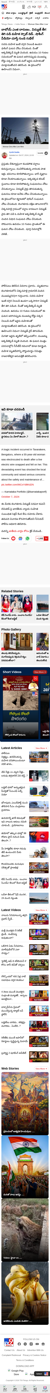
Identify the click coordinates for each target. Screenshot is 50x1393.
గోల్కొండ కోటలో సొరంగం (15, 735)
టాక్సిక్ (37, 18)
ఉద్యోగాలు (8, 18)
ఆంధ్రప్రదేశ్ (39, 13)
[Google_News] (20, 538)
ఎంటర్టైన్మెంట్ (23, 13)
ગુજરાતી (38, 2)
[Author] (4, 155)
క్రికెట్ (31, 13)
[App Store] (33, 1375)
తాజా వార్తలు (11, 13)
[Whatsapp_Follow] (27, 538)
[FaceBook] (19, 1344)
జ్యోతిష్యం (18, 18)
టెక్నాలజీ (28, 18)
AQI (34, 7)
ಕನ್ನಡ (20, 2)
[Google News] (43, 1344)
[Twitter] (25, 1344)
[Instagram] (31, 1344)
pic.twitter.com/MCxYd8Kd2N (17, 484)
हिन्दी (12, 2)
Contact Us (9, 1350)
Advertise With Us (35, 1350)
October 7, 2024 (10, 496)
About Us (21, 1350)
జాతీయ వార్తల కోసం (19, 531)
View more (39, 672)
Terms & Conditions (25, 1360)
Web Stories (10, 1068)
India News (20, 24)
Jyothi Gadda (14, 152)
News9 (4, 2)
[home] (3, 12)
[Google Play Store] (16, 1372)
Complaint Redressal (11, 1355)
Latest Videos (11, 910)
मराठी (29, 2)
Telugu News (7, 24)
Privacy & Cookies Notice (34, 1355)
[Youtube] (13, 538)
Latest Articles (11, 748)
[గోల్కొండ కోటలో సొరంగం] (20, 707)
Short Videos (12, 672)
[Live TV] (39, 7)
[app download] (22, 7)
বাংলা (45, 2)
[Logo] (4, 6)
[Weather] (28, 7)
